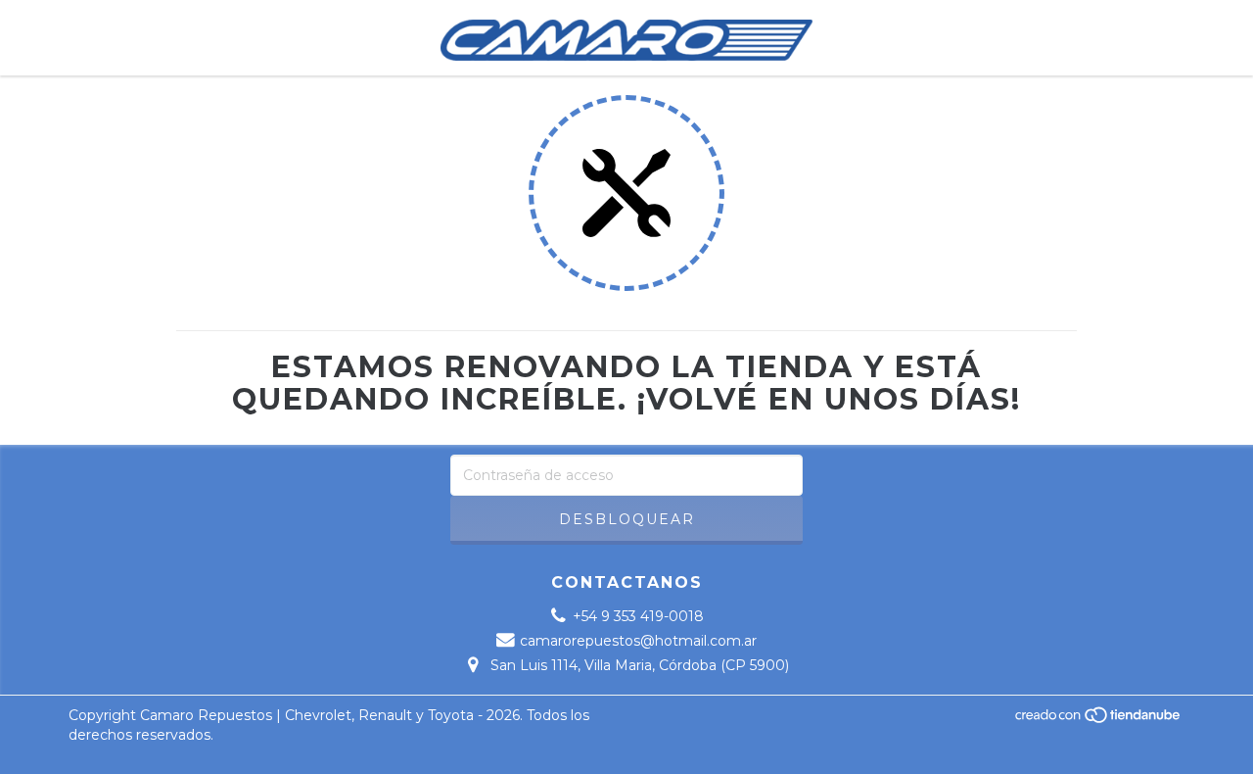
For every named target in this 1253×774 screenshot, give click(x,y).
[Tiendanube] (1098, 719)
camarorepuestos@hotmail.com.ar (638, 641)
